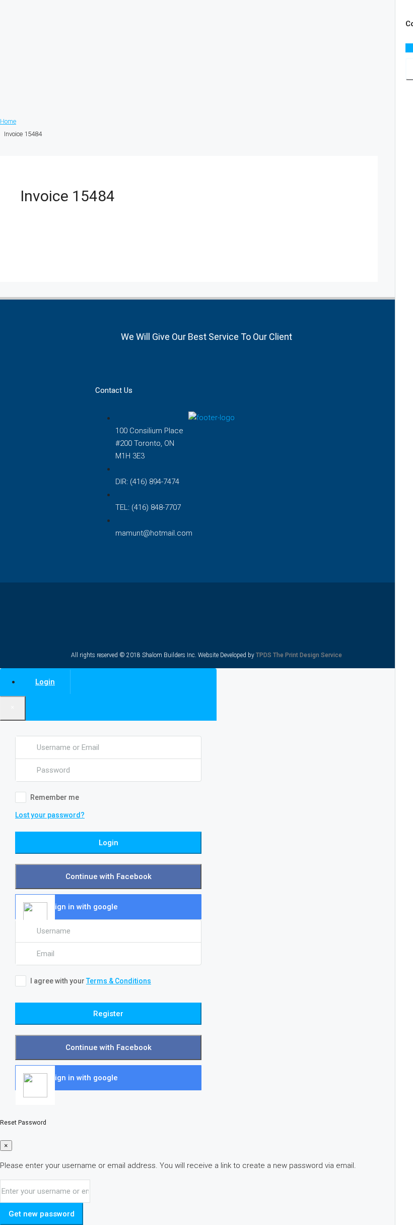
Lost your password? (50, 815)
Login (108, 842)
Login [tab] (45, 681)
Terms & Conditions (118, 981)
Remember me (54, 797)
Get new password (42, 1213)
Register (108, 1013)
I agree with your (90, 981)
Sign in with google (84, 906)
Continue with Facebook (108, 876)
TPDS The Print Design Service (299, 655)
